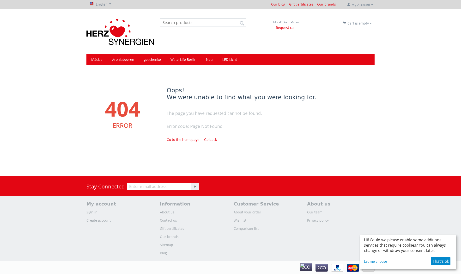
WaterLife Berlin (183, 59)
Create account (98, 220)
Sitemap (166, 245)
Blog (163, 253)
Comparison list (246, 228)
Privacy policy (318, 220)
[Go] (195, 186)
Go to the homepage (183, 139)
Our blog (278, 4)
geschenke (152, 59)
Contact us (168, 220)
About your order (247, 212)
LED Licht (229, 59)
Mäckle (97, 59)
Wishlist (240, 220)
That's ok (441, 261)
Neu (209, 59)
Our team (314, 212)
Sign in (91, 212)
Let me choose (375, 261)
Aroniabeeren (123, 59)
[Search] (242, 23)
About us (167, 212)
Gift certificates (301, 4)
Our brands (326, 4)
